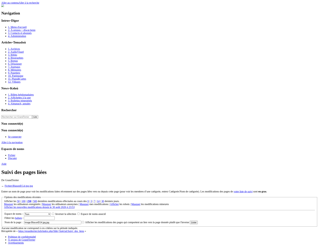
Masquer (8, 204)
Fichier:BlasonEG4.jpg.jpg (19, 185)
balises (18, 218)
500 (35, 201)
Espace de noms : (13, 213)
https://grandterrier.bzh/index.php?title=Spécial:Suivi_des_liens (51, 231)
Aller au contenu (10, 2)
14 (98, 201)
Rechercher (9, 110)
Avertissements (16, 242)
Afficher (114, 204)
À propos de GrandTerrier (21, 239)
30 (102, 201)
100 (23, 201)
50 (18, 201)
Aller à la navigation (12, 142)
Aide (3, 163)
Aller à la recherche (29, 2)
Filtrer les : (13, 218)
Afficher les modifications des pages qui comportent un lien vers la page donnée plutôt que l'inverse (137, 222)
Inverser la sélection (65, 214)
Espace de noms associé (93, 214)
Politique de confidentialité (22, 236)
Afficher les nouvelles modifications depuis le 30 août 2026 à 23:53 (39, 207)
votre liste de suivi (243, 191)
